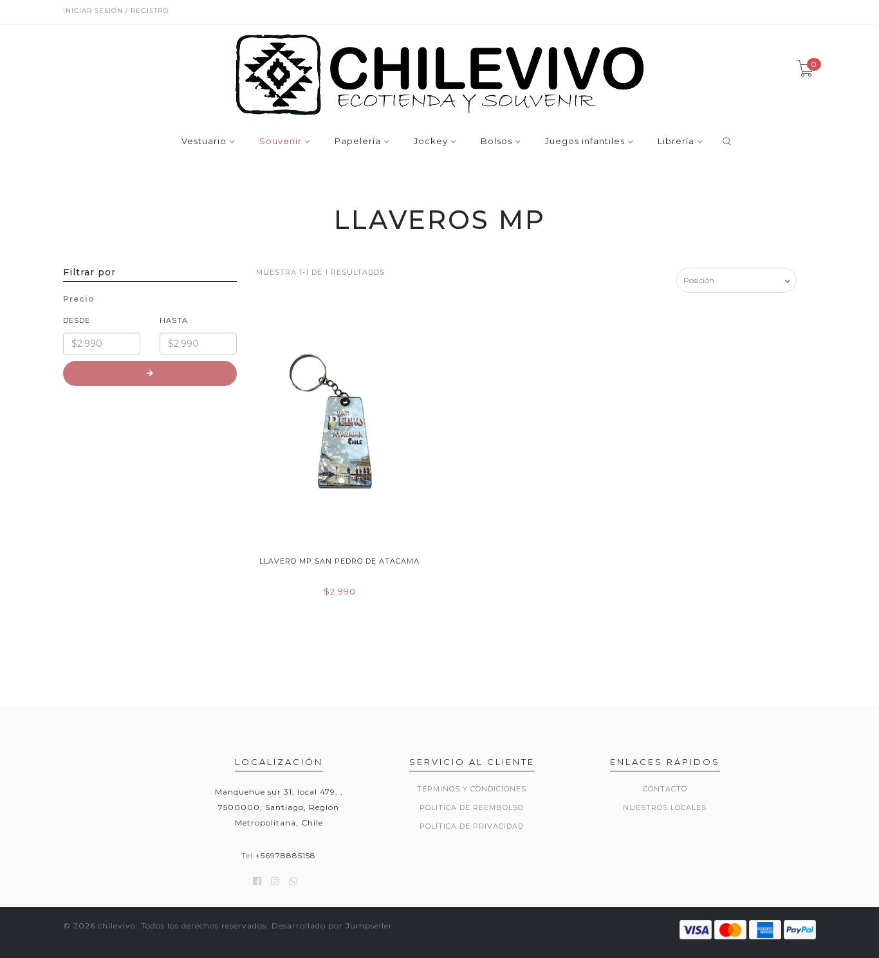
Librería (676, 141)
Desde (76, 320)
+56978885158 (285, 855)
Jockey (431, 141)
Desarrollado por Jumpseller (332, 925)
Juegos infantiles (585, 141)
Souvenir (280, 141)
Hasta (174, 320)
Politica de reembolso (472, 807)
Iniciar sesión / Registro (116, 10)
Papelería (358, 141)
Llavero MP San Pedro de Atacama (339, 561)
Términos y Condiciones (471, 788)
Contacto (665, 788)
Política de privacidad (472, 826)
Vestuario (204, 141)
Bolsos (496, 141)
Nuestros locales (665, 807)
